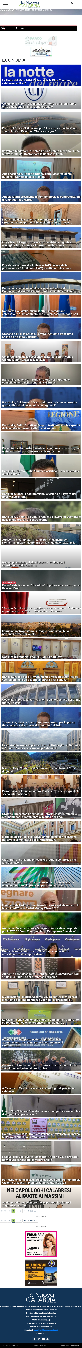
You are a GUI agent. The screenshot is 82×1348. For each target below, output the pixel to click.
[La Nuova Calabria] (29, 4)
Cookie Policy (65, 1346)
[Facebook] (34, 1339)
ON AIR (20, 28)
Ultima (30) (32, 1211)
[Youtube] (43, 1339)
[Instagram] (39, 1339)
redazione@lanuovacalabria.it (46, 1330)
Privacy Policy (75, 1346)
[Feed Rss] (47, 1339)
